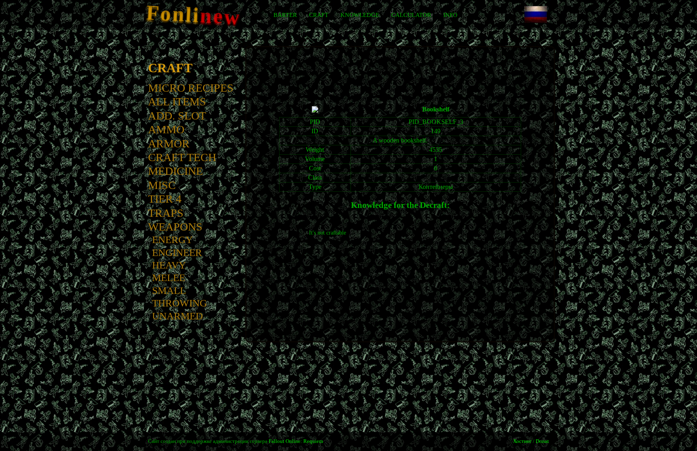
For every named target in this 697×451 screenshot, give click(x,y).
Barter (285, 15)
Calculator (411, 15)
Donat (542, 441)
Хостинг (522, 441)
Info (450, 15)
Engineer (177, 252)
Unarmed (177, 315)
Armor (169, 143)
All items (177, 101)
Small (169, 290)
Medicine (175, 171)
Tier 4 (165, 199)
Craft (318, 15)
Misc (162, 185)
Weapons (175, 226)
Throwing (179, 303)
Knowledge (359, 15)
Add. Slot (177, 115)
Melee (168, 277)
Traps (166, 213)
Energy (172, 239)
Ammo (166, 129)
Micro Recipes (191, 88)
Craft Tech (182, 157)
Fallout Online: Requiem (296, 441)
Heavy (169, 265)
